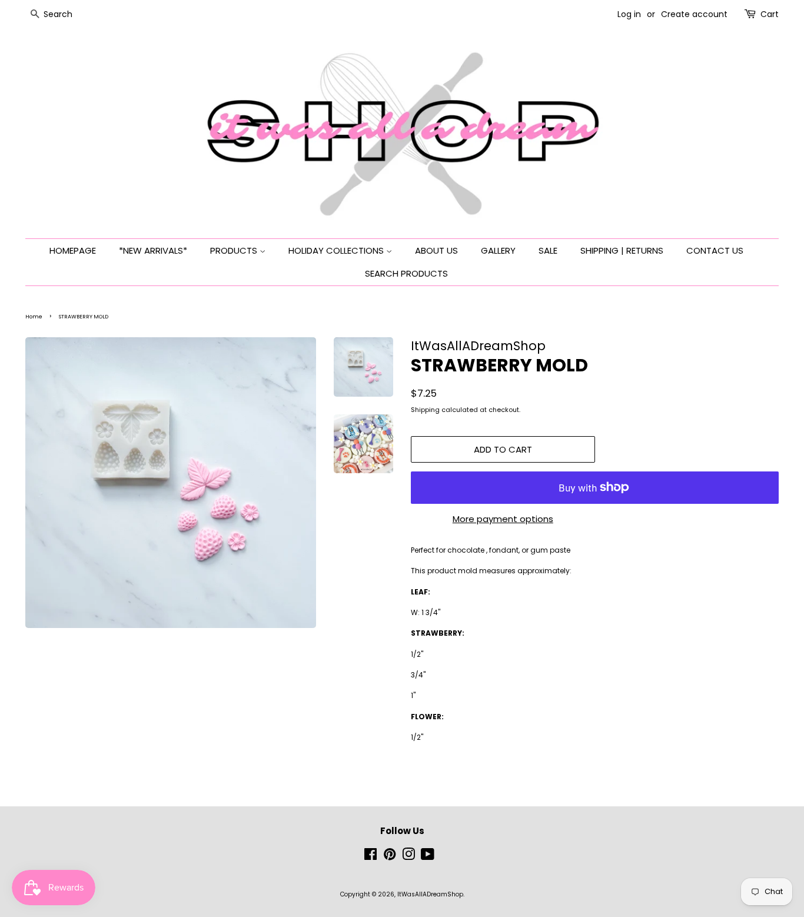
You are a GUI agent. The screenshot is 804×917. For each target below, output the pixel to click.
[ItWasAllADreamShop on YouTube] (427, 857)
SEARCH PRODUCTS (406, 273)
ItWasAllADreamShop (430, 894)
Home (33, 316)
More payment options (503, 519)
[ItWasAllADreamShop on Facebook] (370, 857)
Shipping (425, 409)
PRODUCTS (235, 250)
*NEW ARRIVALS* (153, 250)
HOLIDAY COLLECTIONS (337, 250)
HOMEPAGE (72, 250)
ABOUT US (436, 250)
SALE (548, 250)
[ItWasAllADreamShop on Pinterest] (389, 857)
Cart (769, 14)
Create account (694, 14)
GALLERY (498, 250)
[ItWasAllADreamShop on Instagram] (408, 857)
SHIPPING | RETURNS (621, 250)
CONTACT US (714, 250)
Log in (629, 14)
